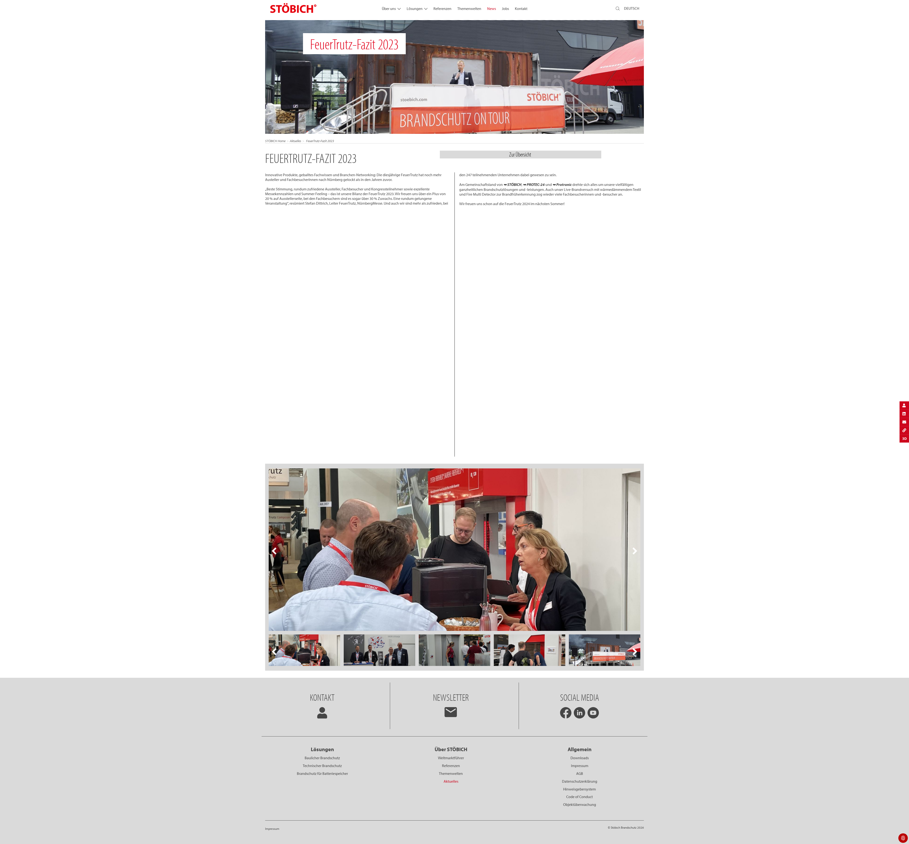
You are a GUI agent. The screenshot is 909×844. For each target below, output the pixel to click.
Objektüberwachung (579, 804)
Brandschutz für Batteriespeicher (322, 773)
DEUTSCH (631, 8)
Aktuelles (295, 141)
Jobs (505, 8)
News (491, 8)
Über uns (389, 8)
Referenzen (442, 8)
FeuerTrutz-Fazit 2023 (319, 141)
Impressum (579, 765)
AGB (579, 773)
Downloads (579, 757)
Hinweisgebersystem (579, 789)
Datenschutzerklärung (579, 781)
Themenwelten (469, 8)
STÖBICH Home (275, 141)
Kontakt (521, 8)
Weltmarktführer (451, 757)
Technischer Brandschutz (322, 765)
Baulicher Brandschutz (322, 757)
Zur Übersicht (520, 154)
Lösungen (415, 8)
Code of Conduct (579, 796)
